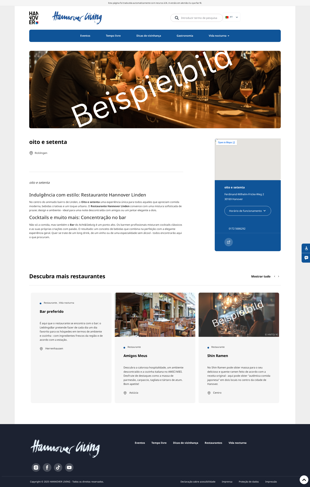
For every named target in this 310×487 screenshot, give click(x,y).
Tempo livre (159, 443)
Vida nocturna (238, 443)
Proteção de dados (249, 481)
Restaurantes (213, 443)
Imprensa (227, 481)
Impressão (271, 481)
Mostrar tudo (260, 276)
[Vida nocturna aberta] (228, 36)
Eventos (140, 443)
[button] (279, 276)
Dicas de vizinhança (185, 443)
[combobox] (196, 18)
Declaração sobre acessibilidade (198, 481)
